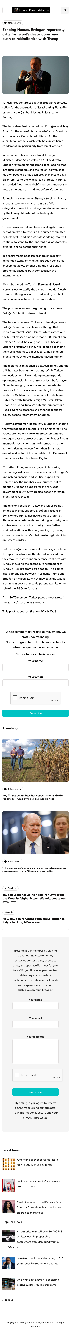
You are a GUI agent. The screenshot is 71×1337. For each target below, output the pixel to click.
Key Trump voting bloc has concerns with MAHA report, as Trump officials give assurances (32, 797)
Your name (35, 661)
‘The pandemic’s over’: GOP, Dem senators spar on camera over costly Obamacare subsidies (34, 869)
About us (7, 1300)
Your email (35, 677)
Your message (35, 1037)
